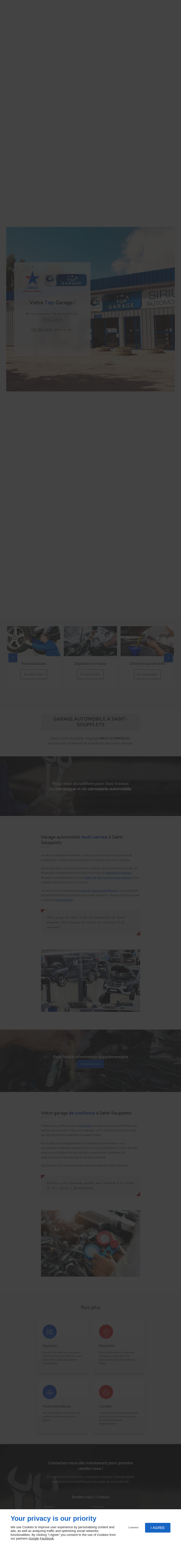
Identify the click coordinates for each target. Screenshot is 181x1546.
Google (34, 1538)
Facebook (47, 1538)
